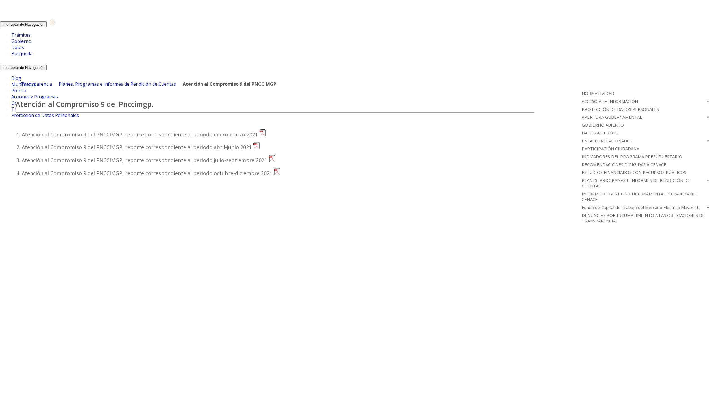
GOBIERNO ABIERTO (603, 125)
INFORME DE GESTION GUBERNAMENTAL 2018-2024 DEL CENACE (640, 196)
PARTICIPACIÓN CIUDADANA (610, 148)
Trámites (21, 35)
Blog (16, 78)
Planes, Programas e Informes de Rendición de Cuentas (117, 84)
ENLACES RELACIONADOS (607, 141)
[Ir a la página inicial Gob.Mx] (59, 24)
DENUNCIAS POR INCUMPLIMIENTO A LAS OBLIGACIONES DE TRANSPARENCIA (643, 218)
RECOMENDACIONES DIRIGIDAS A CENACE (624, 164)
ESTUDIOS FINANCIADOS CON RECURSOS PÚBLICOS (634, 172)
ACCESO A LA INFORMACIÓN (610, 101)
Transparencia (36, 84)
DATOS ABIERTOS (600, 133)
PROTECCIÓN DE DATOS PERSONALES (620, 109)
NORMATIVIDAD (598, 93)
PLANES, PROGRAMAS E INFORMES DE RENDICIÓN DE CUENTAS (636, 183)
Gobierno (21, 41)
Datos (17, 47)
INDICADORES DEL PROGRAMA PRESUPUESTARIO (632, 156)
